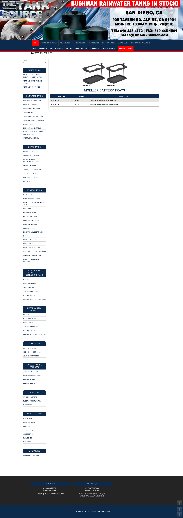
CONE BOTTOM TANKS (31, 224)
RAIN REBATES (94, 48)
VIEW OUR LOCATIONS (109, 48)
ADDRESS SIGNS (29, 422)
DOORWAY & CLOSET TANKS (33, 232)
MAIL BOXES (27, 438)
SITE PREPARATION (108, 43)
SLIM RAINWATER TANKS (31, 108)
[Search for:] (34, 60)
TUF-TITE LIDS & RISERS (31, 173)
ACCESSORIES (28, 434)
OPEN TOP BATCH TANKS (31, 220)
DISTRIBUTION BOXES (30, 177)
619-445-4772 (50, 488)
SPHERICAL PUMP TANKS (32, 155)
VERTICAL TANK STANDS (31, 87)
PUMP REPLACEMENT (56, 48)
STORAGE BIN (28, 430)
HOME (35, 43)
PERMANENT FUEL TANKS (32, 375)
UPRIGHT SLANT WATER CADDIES (34, 299)
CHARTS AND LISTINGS (31, 455)
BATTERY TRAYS (29, 383)
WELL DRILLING (65, 43)
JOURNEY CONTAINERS (31, 356)
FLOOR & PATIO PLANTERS (32, 401)
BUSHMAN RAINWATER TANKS (33, 101)
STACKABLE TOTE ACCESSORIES (34, 251)
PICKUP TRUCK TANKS (31, 216)
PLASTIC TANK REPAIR (40, 48)
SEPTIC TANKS (28, 152)
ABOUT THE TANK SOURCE (48, 43)
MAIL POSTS (27, 418)
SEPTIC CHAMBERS (30, 165)
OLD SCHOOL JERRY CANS (32, 352)
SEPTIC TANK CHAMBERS (32, 169)
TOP (179, 503)
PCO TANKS (27, 209)
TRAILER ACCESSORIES (31, 291)
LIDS (24, 236)
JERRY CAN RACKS (29, 348)
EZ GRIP (26, 279)
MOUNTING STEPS (29, 283)
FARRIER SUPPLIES (30, 295)
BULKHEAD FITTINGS (30, 240)
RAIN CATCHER (28, 405)
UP (179, 509)
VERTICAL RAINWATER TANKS (33, 120)
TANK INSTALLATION (79, 43)
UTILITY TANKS (28, 195)
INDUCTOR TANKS (29, 228)
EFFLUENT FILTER (29, 181)
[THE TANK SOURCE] (91, 20)
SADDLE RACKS (28, 287)
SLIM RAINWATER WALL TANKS (33, 116)
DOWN (179, 514)
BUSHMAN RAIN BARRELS (32, 128)
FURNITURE (27, 442)
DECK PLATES (28, 244)
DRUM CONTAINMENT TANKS (33, 248)
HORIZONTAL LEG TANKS (31, 198)
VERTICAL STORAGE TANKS (32, 255)
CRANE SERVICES (94, 43)
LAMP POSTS (27, 426)
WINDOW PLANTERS (30, 397)
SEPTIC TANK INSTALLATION (140, 43)
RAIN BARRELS (28, 124)
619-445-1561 (50, 490)
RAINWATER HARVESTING (32, 104)
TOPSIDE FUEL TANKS (30, 372)
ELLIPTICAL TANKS (29, 212)
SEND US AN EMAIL (125, 48)
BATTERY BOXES (29, 379)
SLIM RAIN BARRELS (30, 112)
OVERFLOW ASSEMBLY (31, 138)
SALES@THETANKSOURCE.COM (50, 494)
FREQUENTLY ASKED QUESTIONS (76, 48)
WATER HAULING (123, 43)
